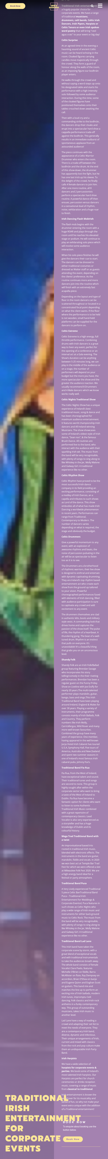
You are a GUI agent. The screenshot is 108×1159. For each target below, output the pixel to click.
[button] (92, 6)
